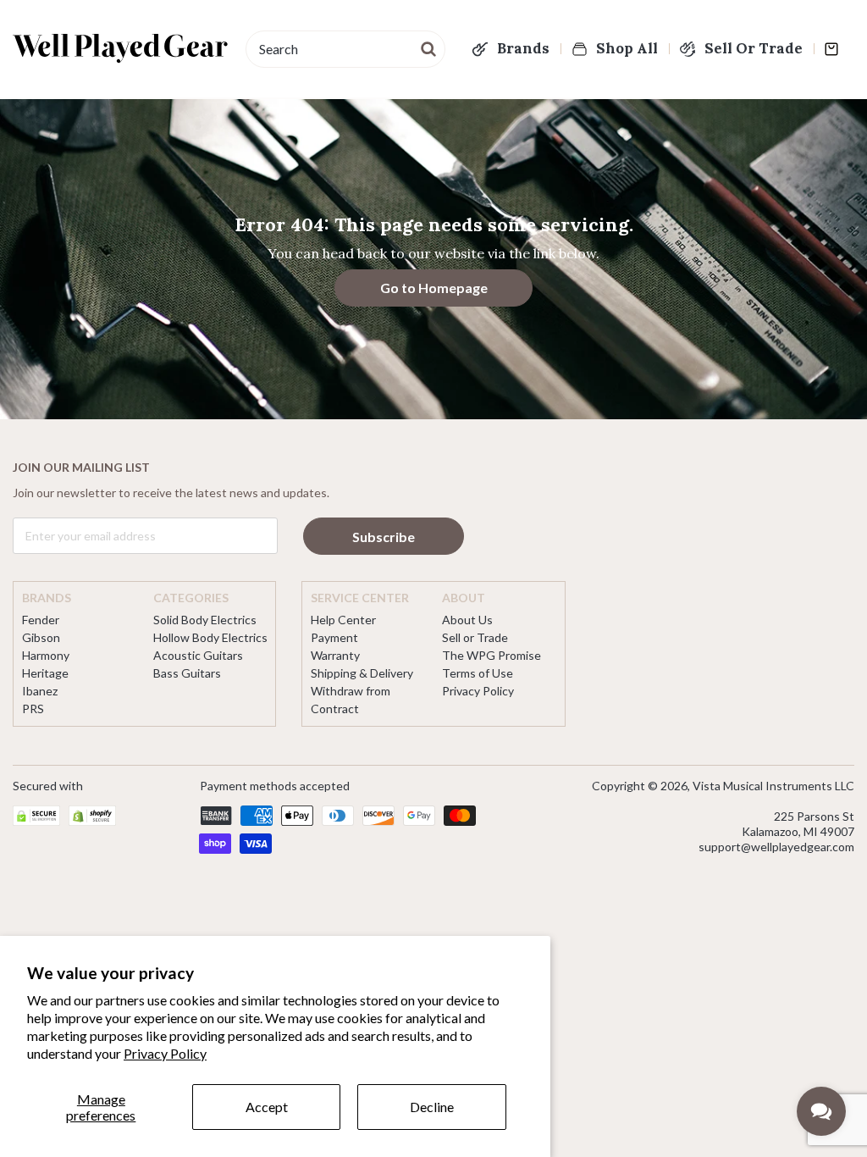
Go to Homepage (434, 288)
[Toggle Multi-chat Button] (821, 1111)
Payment (334, 637)
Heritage (45, 673)
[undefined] (429, 47)
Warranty (335, 655)
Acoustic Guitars (198, 655)
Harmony (45, 655)
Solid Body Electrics (205, 619)
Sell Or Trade (753, 48)
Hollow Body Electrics (210, 637)
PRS (33, 708)
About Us (467, 619)
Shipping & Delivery (362, 673)
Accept (267, 1107)
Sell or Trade (475, 637)
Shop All (627, 48)
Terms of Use (477, 673)
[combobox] (345, 49)
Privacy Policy (165, 1053)
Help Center (343, 619)
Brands (523, 48)
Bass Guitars (187, 673)
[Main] (121, 48)
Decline (432, 1107)
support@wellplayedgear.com (776, 846)
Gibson (41, 637)
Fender (40, 619)
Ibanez (40, 691)
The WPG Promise (491, 655)
